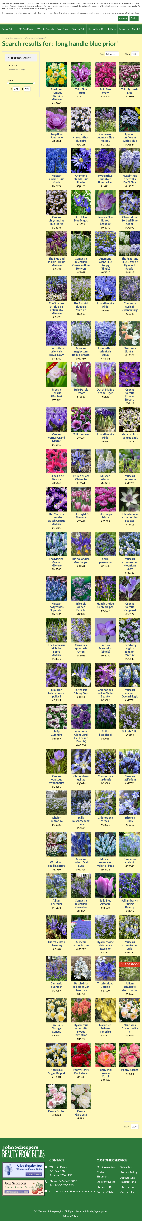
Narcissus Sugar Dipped (56, 1071)
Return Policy (128, 1172)
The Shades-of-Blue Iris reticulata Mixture (56, 308)
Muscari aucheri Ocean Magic (129, 693)
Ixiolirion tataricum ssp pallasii (56, 693)
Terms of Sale (105, 1192)
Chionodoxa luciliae (81, 777)
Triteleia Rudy (130, 819)
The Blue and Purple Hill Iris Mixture (56, 262)
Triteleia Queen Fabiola (81, 607)
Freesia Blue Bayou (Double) (105, 220)
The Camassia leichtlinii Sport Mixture (56, 650)
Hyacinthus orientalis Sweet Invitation (81, 1030)
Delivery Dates (106, 1181)
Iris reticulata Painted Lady (129, 436)
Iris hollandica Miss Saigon (81, 560)
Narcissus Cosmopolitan (130, 1028)
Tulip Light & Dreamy (81, 515)
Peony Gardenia (81, 1112)
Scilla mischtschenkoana (81, 821)
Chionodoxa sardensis (105, 777)
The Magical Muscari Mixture (56, 562)
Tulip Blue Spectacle (56, 135)
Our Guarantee (106, 1167)
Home (4, 38)
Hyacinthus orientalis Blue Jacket (105, 179)
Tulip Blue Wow (105, 91)
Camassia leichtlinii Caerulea (81, 904)
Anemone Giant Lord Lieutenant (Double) (81, 736)
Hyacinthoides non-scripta (105, 605)
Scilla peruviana (105, 560)
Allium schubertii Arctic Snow (129, 987)
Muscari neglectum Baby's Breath (81, 351)
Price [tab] (10, 80)
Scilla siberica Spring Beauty (129, 904)
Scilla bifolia (129, 731)
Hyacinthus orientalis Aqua (105, 351)
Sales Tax (126, 1167)
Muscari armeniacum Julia (130, 945)
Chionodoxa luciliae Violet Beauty (105, 693)
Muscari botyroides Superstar (57, 607)
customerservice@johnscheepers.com (72, 1191)
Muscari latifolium (130, 777)
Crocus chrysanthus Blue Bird (81, 137)
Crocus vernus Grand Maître (56, 438)
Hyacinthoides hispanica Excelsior (105, 945)
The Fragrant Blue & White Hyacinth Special (129, 263)
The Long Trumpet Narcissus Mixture (56, 94)
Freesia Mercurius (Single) (105, 648)
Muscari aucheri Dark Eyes (81, 862)
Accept (124, 18)
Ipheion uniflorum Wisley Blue (129, 137)
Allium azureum (56, 902)
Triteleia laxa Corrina (105, 985)
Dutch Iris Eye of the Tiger (105, 391)
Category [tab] (13, 65)
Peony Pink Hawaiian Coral (105, 1073)
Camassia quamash (56, 985)
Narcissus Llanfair (130, 349)
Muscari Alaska (105, 477)
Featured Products (17, 69)
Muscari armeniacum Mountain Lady (130, 563)
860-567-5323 (64, 1185)
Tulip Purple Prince (105, 515)
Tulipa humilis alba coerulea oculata (129, 517)
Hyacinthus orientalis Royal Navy (56, 351)
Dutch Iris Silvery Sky (81, 691)
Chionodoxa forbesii (105, 819)
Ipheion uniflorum (56, 819)
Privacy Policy (70, 1216)
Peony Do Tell (56, 1111)
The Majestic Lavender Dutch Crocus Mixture (56, 519)
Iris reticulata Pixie (105, 436)
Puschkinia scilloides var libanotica (81, 987)
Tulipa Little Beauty (56, 477)
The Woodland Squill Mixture (56, 862)
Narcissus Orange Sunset (56, 1028)
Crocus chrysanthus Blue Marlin (56, 220)
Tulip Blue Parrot (81, 91)
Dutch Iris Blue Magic (81, 218)
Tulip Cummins (56, 733)
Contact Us (127, 1192)
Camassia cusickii (130, 860)
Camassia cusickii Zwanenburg (130, 307)
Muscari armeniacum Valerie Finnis (105, 862)
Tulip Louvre (81, 434)
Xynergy (98, 1211)
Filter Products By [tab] (19, 58)
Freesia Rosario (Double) (56, 393)
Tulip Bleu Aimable (105, 902)
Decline (134, 18)
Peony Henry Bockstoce (81, 1071)
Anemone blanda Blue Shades (81, 179)
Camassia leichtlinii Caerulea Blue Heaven (81, 263)
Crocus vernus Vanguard (130, 607)
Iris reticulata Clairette (81, 477)
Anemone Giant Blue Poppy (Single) (105, 263)
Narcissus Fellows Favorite (105, 1028)
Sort (102, 54)
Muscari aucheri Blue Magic (56, 179)
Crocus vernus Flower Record (129, 394)
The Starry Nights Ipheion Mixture (129, 650)
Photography (128, 1187)
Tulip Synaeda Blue (129, 91)
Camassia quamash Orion (81, 648)
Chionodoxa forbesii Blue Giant (130, 220)
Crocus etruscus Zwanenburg (56, 779)
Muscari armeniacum (81, 943)
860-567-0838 (68, 1181)
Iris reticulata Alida (105, 305)
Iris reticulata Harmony (56, 943)
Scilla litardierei (105, 733)
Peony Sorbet (129, 1069)
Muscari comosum (130, 477)
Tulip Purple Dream (81, 391)
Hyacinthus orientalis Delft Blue (130, 179)
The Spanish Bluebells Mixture (80, 307)
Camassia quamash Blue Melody (105, 137)
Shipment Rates (106, 1187)
